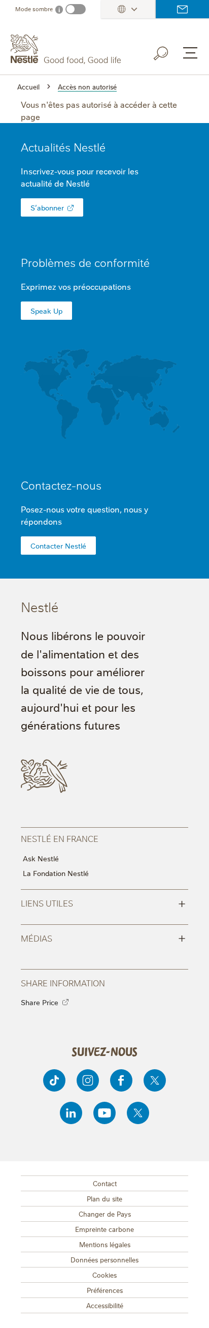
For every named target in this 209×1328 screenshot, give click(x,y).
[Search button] (168, 51)
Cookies (104, 1274)
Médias (103, 937)
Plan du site (104, 1198)
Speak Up (46, 310)
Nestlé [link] (90, 146)
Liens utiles (103, 902)
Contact (105, 1183)
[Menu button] (190, 53)
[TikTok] (54, 1080)
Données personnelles (104, 1259)
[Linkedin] (71, 1113)
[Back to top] (188, 1310)
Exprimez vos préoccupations (76, 286)
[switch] (75, 9)
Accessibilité (104, 1305)
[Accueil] (67, 49)
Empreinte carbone (104, 1228)
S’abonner (47, 207)
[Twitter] (155, 1080)
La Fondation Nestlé (56, 873)
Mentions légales (104, 1244)
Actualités (63, 146)
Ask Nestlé (41, 858)
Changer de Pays (105, 1213)
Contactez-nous (182, 9)
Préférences (105, 1289)
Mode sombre (34, 9)
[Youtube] (104, 1113)
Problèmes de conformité (85, 262)
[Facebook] (121, 1080)
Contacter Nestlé (58, 545)
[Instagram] (88, 1080)
